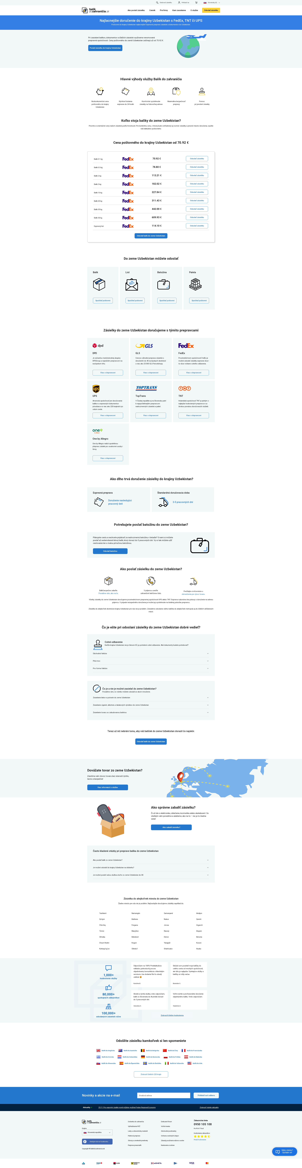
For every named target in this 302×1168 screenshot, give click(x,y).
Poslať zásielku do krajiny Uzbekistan (105, 48)
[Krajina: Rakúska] (186, 1056)
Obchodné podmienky (168, 1131)
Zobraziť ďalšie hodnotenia (172, 1015)
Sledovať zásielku (166, 2)
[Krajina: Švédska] (145, 1063)
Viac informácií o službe (108, 787)
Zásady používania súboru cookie (172, 1140)
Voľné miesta (165, 1126)
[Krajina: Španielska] (121, 1063)
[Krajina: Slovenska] (98, 1063)
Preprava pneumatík (134, 1145)
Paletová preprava (134, 1136)
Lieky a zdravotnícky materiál (138, 1131)
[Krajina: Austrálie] (120, 1050)
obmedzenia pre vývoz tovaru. (193, 594)
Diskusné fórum (166, 1121)
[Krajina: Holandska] (119, 1056)
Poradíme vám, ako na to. (108, 593)
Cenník (152, 10)
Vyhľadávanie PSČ (134, 1126)
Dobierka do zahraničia (136, 1121)
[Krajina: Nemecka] (143, 1056)
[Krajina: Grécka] (98, 1056)
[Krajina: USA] (189, 1063)
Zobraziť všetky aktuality (209, 1107)
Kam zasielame (179, 10)
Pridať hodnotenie (200, 1140)
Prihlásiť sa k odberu (206, 1095)
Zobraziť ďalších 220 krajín (151, 1074)
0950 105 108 (203, 1124)
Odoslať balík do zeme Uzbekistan (151, 236)
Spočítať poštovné (102, 301)
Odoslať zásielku (211, 10)
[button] (92, 1132)
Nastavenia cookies (167, 1145)
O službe (194, 10)
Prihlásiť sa (185, 2)
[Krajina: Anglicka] (98, 1050)
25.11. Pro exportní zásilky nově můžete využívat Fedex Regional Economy (127, 1107)
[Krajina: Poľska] (166, 1056)
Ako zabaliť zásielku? (171, 827)
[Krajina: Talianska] (167, 1063)
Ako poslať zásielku (136, 10)
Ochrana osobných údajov (170, 1136)
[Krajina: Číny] (165, 1050)
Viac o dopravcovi (107, 373)
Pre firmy (164, 10)
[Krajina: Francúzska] (183, 1050)
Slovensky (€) (212, 2)
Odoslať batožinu (110, 551)
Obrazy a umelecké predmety (138, 1140)
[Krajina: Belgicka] (143, 1050)
